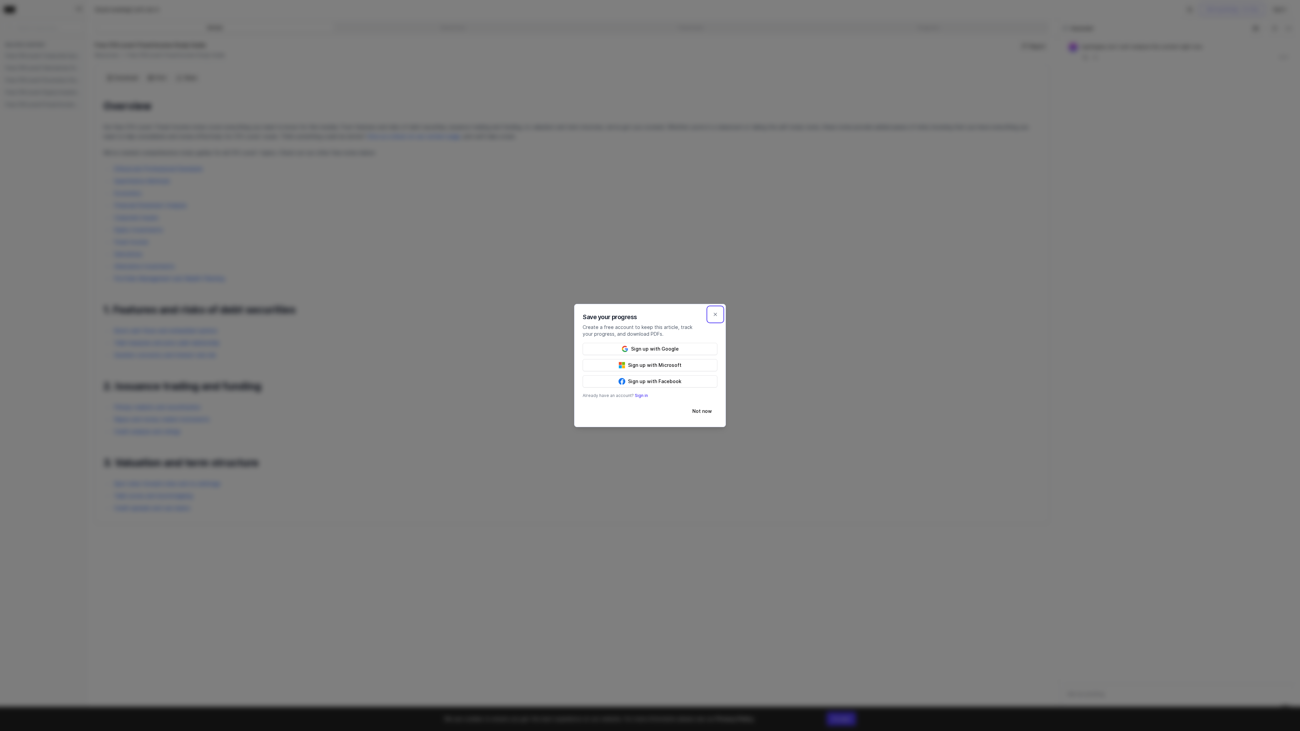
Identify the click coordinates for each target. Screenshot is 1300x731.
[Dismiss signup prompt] (715, 314)
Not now (702, 411)
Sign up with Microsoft (654, 365)
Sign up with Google (655, 349)
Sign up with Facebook (654, 381)
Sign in (641, 395)
